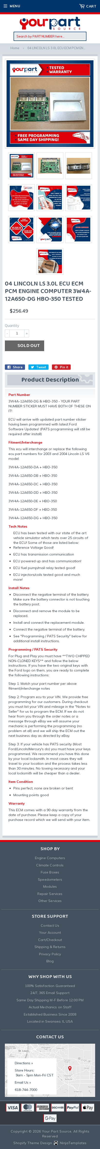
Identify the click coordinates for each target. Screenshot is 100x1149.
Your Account (50, 932)
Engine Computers (50, 858)
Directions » (24, 1063)
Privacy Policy (50, 954)
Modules (50, 886)
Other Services (50, 901)
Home (14, 48)
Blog (50, 961)
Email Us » (23, 1082)
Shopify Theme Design (32, 1143)
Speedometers (50, 879)
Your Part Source (56, 1131)
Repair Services (49, 894)
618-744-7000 (26, 1089)
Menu (15, 6)
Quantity (12, 325)
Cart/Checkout (50, 940)
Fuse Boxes (50, 872)
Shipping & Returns (50, 947)
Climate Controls (50, 865)
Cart (91, 6)
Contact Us (50, 925)
